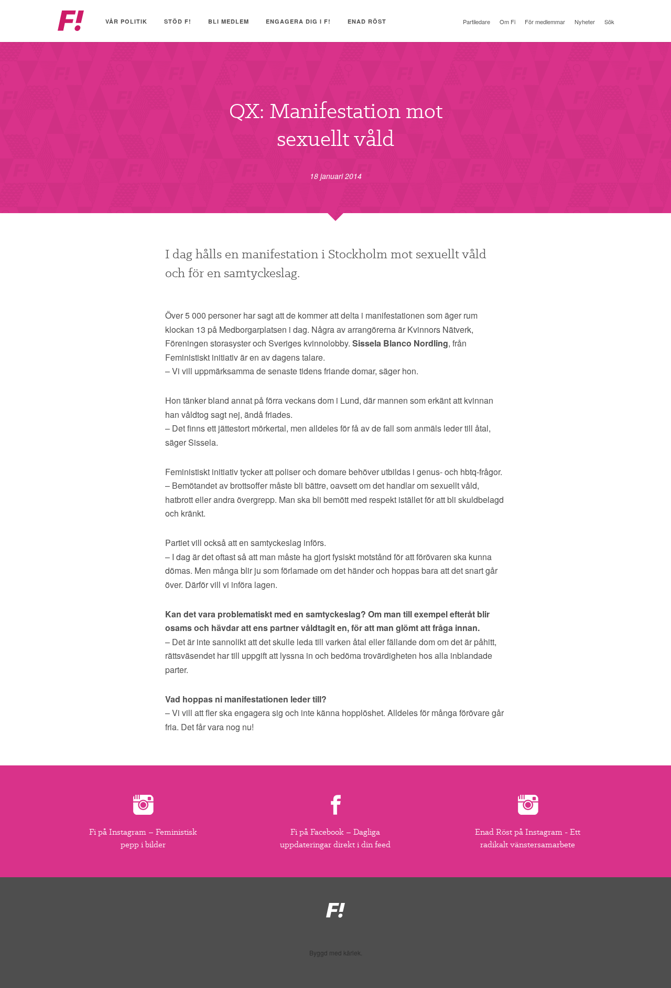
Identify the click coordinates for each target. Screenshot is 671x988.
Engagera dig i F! (298, 21)
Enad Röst (367, 21)
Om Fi (507, 21)
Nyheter (585, 21)
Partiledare (476, 21)
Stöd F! (177, 21)
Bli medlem (228, 21)
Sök (609, 21)
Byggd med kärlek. (335, 953)
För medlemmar (545, 21)
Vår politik (126, 21)
